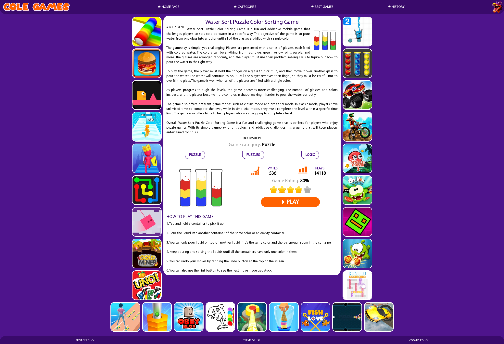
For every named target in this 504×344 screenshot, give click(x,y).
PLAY (293, 202)
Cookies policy (418, 340)
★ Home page (168, 7)
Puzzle (195, 155)
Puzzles (253, 155)
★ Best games (322, 7)
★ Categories (245, 7)
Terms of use (251, 340)
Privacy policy (85, 340)
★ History (396, 7)
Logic (310, 155)
